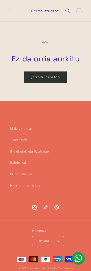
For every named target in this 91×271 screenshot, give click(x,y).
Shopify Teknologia (60, 268)
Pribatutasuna (21, 174)
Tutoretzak (18, 140)
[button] (10, 10)
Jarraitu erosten (45, 77)
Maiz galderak (21, 129)
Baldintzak (18, 163)
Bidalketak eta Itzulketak (30, 152)
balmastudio (38, 268)
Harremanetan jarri (25, 186)
